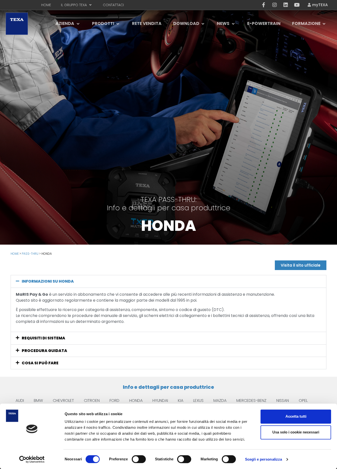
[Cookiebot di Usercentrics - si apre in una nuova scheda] (32, 459)
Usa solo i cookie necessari (295, 432)
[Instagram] (275, 5)
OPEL (303, 400)
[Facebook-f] (263, 5)
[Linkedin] (286, 5)
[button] (168, 281)
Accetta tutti (295, 416)
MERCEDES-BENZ (251, 400)
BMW (38, 400)
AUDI (20, 400)
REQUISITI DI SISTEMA (43, 338)
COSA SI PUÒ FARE (40, 363)
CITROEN (92, 400)
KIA (180, 400)
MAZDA (219, 400)
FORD (114, 400)
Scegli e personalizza (263, 459)
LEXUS (198, 400)
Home (15, 254)
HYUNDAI (160, 400)
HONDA (136, 400)
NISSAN (282, 400)
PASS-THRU (30, 254)
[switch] (139, 459)
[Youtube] (297, 5)
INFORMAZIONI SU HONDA (48, 281)
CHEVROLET (63, 400)
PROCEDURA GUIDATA (44, 350)
